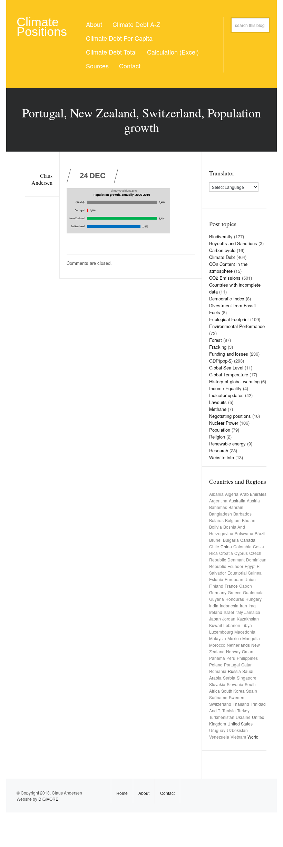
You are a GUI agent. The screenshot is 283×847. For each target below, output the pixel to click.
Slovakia (217, 684)
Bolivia (215, 527)
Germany (217, 592)
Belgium (233, 520)
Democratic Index (226, 298)
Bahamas (218, 507)
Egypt (250, 566)
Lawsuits (218, 402)
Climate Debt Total (111, 51)
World (252, 737)
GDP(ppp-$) (221, 360)
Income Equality (225, 388)
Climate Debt (222, 257)
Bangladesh (220, 514)
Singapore (246, 678)
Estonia (216, 579)
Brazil (260, 533)
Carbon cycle (222, 250)
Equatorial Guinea (244, 573)
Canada (247, 540)
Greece (235, 592)
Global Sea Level (226, 367)
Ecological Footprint (229, 319)
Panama (217, 658)
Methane (217, 409)
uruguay (217, 730)
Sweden (236, 697)
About (94, 24)
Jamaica (252, 612)
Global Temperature (228, 374)
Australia (237, 500)
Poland (216, 664)
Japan (215, 619)
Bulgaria (231, 540)
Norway (233, 651)
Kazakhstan (248, 619)
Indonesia (229, 605)
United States (240, 723)
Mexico (234, 638)
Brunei (215, 540)
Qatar (246, 664)
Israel (229, 612)
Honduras (234, 599)
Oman (247, 651)
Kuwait (215, 625)
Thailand (241, 704)
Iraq (252, 605)
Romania (217, 671)
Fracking (217, 347)
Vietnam (238, 737)
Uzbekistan (237, 730)
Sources (97, 65)
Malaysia (217, 638)
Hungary (253, 599)
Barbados (242, 514)
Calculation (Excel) (173, 51)
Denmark (236, 559)
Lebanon (231, 625)
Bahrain (235, 507)
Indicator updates (226, 395)
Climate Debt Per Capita (119, 38)
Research (218, 450)
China (226, 546)
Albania (216, 494)
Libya (247, 625)
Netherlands (238, 645)
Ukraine (243, 717)
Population (219, 429)
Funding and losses (228, 353)
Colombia (242, 546)
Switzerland (220, 704)
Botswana (244, 533)
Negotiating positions (230, 416)
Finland (216, 586)
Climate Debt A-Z (136, 24)
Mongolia (251, 638)
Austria (253, 500)
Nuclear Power (223, 423)
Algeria (231, 494)
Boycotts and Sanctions (233, 243)
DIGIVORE (48, 799)
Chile (214, 546)
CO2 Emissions (225, 278)
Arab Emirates (253, 494)
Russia (234, 671)
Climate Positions (42, 27)
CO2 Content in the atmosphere (228, 267)
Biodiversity (221, 236)
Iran (243, 605)
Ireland (215, 612)
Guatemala (253, 592)
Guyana (216, 599)
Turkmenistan (221, 717)
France (231, 586)
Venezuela (219, 737)
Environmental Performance (237, 326)
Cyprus (241, 553)
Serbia (229, 678)
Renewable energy (227, 443)
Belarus (216, 520)
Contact (129, 65)
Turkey (243, 710)
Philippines (247, 658)
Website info (221, 457)
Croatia (226, 553)
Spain (251, 691)
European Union (240, 579)
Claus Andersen (41, 179)
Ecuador (235, 566)
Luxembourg (221, 632)
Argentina (218, 500)
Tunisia (229, 710)
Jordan (228, 619)
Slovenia (235, 684)
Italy (239, 612)
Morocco (217, 645)
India (213, 605)
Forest (215, 340)
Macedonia (244, 632)
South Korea (233, 691)
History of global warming (234, 381)
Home (122, 793)
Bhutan (248, 520)
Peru (230, 658)
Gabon (245, 586)
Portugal (232, 664)
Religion (217, 436)
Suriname (218, 697)
